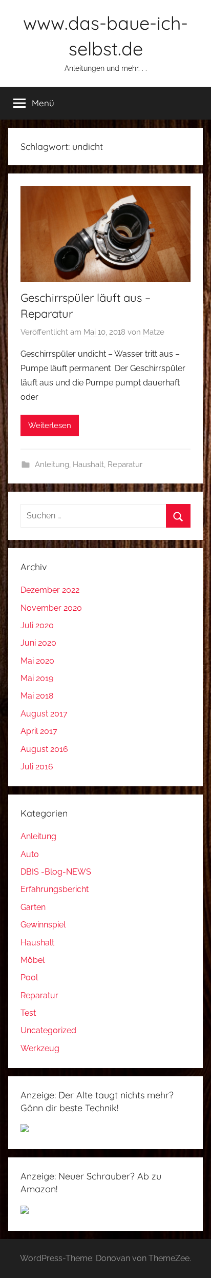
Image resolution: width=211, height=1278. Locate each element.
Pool (29, 977)
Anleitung (52, 464)
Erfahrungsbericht (54, 889)
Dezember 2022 (49, 590)
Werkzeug (39, 1048)
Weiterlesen (49, 425)
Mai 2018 (36, 696)
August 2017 (44, 714)
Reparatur (125, 464)
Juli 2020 (37, 625)
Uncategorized (48, 1030)
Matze (153, 332)
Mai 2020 (37, 661)
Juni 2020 (38, 643)
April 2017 (38, 731)
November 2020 (51, 608)
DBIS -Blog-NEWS (55, 872)
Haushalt (88, 464)
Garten (33, 907)
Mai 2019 (36, 678)
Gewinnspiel (43, 925)
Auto (29, 854)
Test (28, 1013)
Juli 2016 (36, 766)
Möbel (32, 960)
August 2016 (44, 749)
